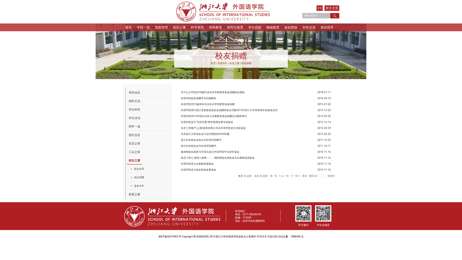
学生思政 (254, 27)
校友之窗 (234, 63)
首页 (128, 27)
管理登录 (262, 236)
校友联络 (290, 27)
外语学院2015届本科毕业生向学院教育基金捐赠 (208, 104)
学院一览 (143, 27)
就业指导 (327, 27)
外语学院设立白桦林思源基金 (197, 163)
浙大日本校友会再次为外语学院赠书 (201, 139)
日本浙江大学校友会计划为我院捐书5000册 (205, 134)
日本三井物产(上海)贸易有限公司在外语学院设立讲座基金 (213, 128)
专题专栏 (222, 63)
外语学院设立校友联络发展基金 (198, 169)
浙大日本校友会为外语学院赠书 (198, 145)
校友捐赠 (246, 63)
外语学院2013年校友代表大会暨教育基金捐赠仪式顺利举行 (214, 116)
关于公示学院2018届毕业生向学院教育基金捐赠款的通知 (213, 92)
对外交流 (308, 27)
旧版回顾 (272, 236)
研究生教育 (235, 27)
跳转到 (331, 176)
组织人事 (179, 27)
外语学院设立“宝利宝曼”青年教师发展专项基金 (207, 122)
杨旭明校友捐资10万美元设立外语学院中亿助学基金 (210, 151)
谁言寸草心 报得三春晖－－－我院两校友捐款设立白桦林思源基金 (218, 157)
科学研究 (197, 27)
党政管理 (161, 27)
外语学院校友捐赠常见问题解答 (198, 98)
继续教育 (272, 27)
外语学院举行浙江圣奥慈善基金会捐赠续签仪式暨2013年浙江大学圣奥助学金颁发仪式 (229, 110)
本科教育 (215, 27)
